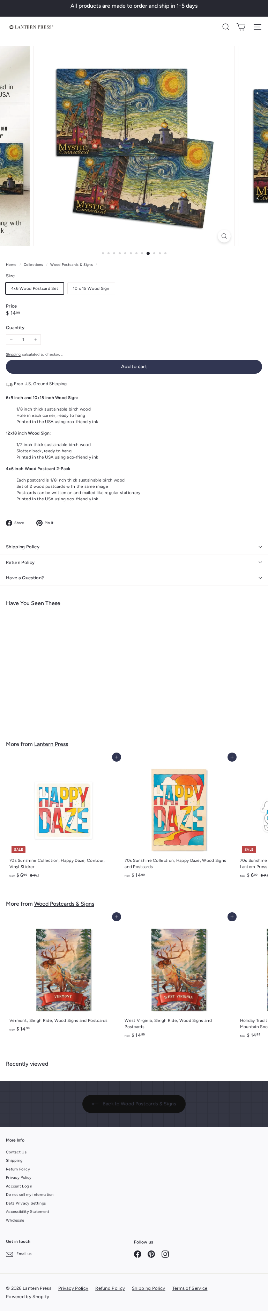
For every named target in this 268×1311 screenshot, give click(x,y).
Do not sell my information (30, 1194)
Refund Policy (110, 1288)
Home (12, 264)
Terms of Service (190, 1288)
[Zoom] (224, 236)
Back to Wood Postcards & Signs (138, 1104)
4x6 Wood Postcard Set (34, 288)
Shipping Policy (22, 546)
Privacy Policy (18, 1177)
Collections (34, 264)
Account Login (19, 1186)
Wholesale (15, 1220)
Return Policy (20, 562)
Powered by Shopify (27, 1296)
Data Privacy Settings (26, 1203)
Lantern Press (51, 744)
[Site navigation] (257, 27)
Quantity (15, 327)
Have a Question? (25, 577)
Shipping (13, 354)
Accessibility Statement (27, 1211)
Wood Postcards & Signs (71, 264)
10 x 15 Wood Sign (91, 288)
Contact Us (16, 1152)
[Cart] (241, 27)
